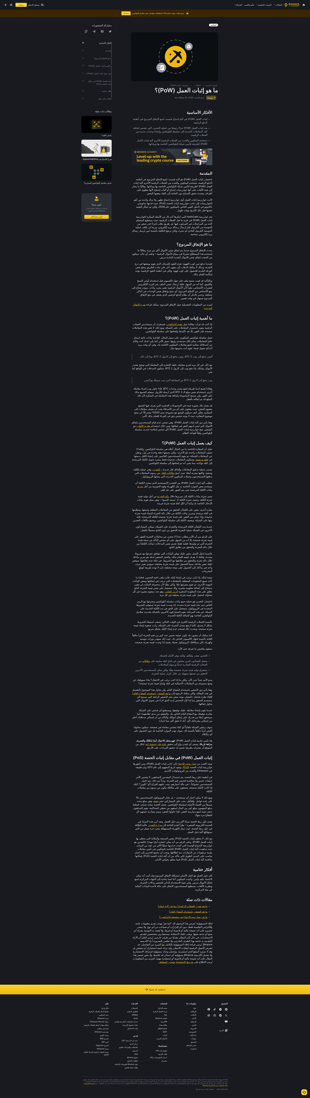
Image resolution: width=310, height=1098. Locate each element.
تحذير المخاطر (166, 962)
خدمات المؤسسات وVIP (158, 1057)
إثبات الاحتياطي (132, 1028)
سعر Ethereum (103, 1018)
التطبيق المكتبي (132, 1011)
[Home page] (291, 5)
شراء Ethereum (103, 1049)
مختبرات (164, 1061)
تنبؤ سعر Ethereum (102, 1032)
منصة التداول (162, 1008)
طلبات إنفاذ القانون (131, 1068)
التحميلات (134, 1008)
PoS (186, 767)
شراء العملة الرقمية (160, 1011)
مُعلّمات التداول (132, 1061)
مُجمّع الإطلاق (162, 1028)
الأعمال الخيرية (162, 1039)
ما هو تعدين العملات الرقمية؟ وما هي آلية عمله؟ (182, 906)
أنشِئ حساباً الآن (96, 217)
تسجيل (21, 5)
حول (194, 1008)
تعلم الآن (126, 13)
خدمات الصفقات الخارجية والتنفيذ (126, 1022)
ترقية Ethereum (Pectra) (99, 1022)
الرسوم (135, 1051)
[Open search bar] (41, 5)
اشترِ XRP (105, 1042)
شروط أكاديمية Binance (210, 1085)
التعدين (156, 469)
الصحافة (193, 1022)
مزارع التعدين (155, 825)
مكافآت (146, 661)
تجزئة (140, 486)
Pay (165, 1015)
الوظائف (193, 1011)
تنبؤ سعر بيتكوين (103, 1028)
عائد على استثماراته (156, 744)
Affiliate (135, 1015)
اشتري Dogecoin (102, 1045)
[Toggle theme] (5, 4)
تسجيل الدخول (33, 5)
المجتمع (193, 1042)
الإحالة (135, 1018)
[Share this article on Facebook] (102, 31)
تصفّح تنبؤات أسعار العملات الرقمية (96, 1025)
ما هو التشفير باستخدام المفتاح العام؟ (151, 693)
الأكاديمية (164, 1022)
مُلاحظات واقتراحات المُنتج (128, 1047)
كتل (144, 452)
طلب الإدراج (162, 1054)
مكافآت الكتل (167, 473)
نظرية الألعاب (143, 425)
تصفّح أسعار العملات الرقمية (99, 1011)
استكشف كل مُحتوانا (157, 989)
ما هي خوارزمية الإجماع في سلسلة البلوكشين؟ (183, 917)
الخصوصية (192, 1032)
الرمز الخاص (171, 591)
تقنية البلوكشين (174, 324)
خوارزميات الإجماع (186, 763)
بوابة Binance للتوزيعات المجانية (126, 1064)
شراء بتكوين (104, 1035)
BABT (165, 1032)
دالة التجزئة (163, 496)
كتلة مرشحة (202, 459)
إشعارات (193, 1049)
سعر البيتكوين (104, 1015)
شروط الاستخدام (184, 962)
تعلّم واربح (105, 1008)
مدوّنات (193, 1039)
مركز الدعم (134, 1044)
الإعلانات (193, 1015)
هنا (163, 944)
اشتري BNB (104, 1039)
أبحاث (165, 1035)
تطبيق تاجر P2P (161, 1051)
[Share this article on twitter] (110, 31)
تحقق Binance (132, 1057)
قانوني (194, 1025)
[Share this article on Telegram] (94, 31)
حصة (156, 801)
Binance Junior (161, 1018)
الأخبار (194, 1018)
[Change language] (11, 5)
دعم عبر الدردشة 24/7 (130, 1040)
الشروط (193, 1028)
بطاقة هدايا (163, 1025)
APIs (136, 1054)
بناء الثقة (193, 1035)
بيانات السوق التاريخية (130, 1025)
